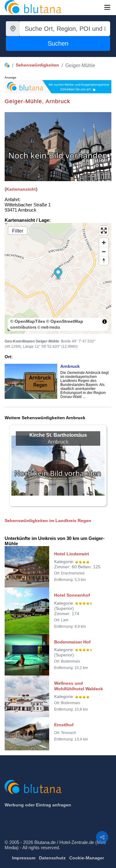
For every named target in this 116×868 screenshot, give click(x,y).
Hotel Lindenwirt (71, 553)
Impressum (23, 857)
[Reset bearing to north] (103, 260)
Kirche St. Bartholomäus (58, 435)
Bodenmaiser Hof (72, 641)
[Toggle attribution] (104, 321)
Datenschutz (52, 857)
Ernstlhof (64, 724)
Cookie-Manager (86, 857)
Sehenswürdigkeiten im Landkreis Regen (48, 520)
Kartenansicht (21, 189)
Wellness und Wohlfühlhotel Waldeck (78, 686)
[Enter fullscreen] (103, 230)
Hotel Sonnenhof (72, 595)
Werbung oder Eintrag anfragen (38, 804)
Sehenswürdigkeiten (37, 65)
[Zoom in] (103, 242)
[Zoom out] (103, 251)
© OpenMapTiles (27, 321)
